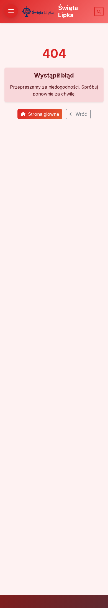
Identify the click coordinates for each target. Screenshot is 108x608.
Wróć (81, 114)
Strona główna (43, 114)
